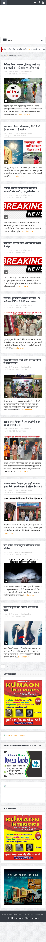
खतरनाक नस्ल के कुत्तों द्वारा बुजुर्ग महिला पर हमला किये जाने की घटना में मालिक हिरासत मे (23, 485)
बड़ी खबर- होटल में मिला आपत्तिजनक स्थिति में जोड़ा (22, 244)
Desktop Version (15, 918)
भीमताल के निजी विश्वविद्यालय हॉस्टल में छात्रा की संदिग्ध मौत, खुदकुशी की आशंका (21, 189)
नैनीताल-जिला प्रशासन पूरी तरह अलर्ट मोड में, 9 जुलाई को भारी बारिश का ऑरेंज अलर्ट (22, 66)
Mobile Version (32, 918)
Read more (24, 114)
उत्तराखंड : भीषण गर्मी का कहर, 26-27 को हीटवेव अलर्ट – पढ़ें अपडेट (22, 128)
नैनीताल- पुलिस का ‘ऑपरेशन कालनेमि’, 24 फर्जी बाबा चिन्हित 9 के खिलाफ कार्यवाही (22, 299)
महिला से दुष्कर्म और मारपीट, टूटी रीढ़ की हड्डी (21, 608)
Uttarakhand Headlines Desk (21, 72)
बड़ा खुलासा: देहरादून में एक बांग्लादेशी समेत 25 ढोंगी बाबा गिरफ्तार (22, 423)
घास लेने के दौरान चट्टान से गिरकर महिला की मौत (22, 546)
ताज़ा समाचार (22, 252)
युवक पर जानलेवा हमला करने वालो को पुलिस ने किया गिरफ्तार (22, 361)
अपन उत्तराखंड (22, 74)
